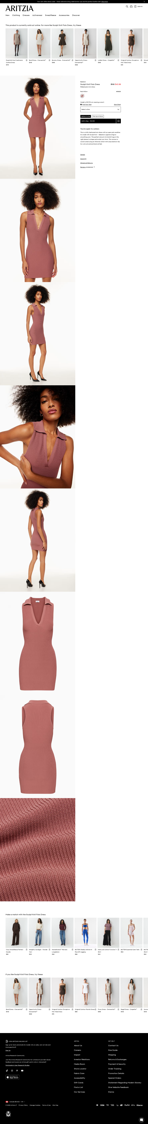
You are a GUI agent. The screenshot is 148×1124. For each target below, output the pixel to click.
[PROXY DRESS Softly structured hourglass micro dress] (108, 993)
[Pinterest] (17, 1070)
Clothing (16, 15)
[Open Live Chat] (141, 1120)
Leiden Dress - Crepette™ (106, 60)
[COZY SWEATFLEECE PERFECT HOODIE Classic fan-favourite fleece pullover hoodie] (17, 933)
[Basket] (131, 6)
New (7, 15)
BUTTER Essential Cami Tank (130, 949)
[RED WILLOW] (82, 96)
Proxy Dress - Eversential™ (106, 1009)
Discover (76, 15)
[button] (85, 104)
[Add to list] (118, 121)
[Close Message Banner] (144, 2)
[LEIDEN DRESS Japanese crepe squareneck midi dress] (108, 43)
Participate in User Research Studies (17, 1065)
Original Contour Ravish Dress (85, 1009)
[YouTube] (22, 1070)
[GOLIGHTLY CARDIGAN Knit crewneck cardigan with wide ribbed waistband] (40, 933)
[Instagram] (12, 1070)
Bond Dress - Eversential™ (37, 60)
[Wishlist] (135, 6)
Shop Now (104, 1)
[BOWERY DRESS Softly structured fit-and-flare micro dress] (62, 43)
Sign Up (8, 1050)
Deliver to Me (85, 116)
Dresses (26, 15)
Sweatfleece (50, 15)
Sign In (139, 6)
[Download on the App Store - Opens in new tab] (29, 1077)
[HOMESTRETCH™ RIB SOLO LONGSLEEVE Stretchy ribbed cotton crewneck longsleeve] (62, 933)
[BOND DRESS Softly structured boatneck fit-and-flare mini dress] (40, 43)
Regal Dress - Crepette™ (129, 1009)
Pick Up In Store (98, 116)
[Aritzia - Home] (20, 8)
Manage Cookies (35, 1105)
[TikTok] (7, 1070)
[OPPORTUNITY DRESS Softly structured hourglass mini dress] (85, 43)
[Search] (127, 6)
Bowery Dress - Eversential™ (61, 60)
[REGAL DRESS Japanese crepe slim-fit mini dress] (131, 993)
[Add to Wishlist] (27, 60)
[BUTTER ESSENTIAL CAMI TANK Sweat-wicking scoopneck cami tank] (131, 933)
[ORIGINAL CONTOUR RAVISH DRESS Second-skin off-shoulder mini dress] (85, 993)
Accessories (64, 15)
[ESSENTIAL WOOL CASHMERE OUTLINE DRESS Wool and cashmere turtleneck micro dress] (17, 43)
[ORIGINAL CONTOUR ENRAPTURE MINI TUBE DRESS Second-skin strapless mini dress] (131, 43)
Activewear (37, 15)
